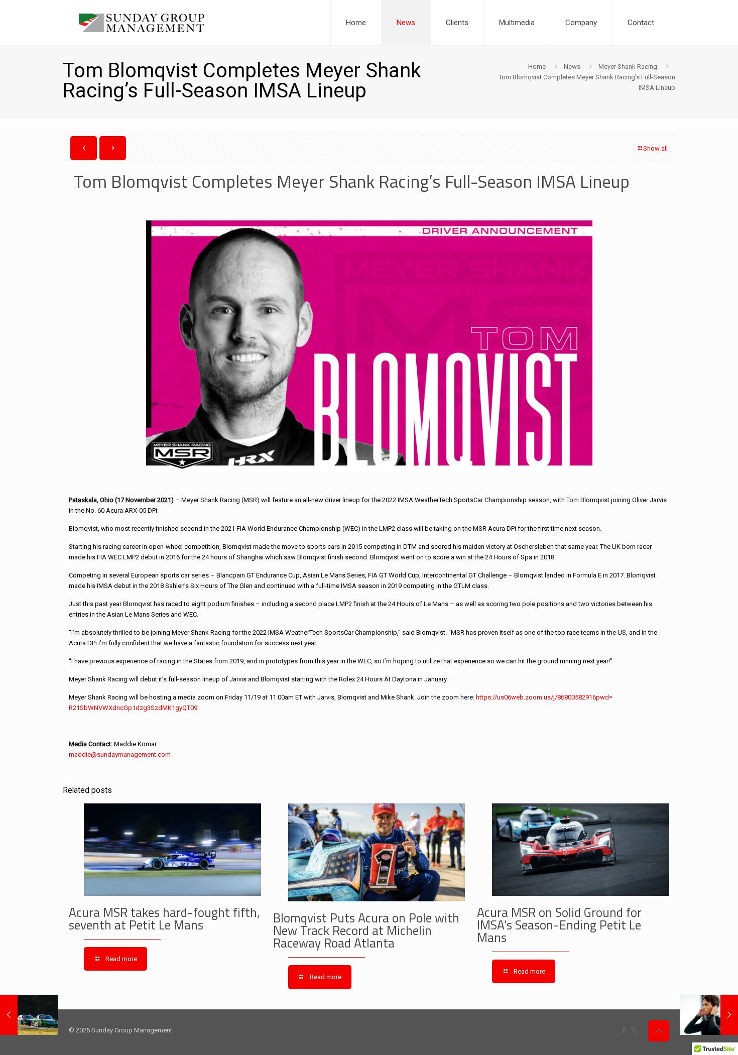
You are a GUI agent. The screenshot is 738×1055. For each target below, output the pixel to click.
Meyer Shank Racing (627, 66)
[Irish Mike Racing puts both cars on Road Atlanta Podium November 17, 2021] (29, 1015)
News (572, 66)
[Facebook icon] (624, 1029)
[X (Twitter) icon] (634, 1029)
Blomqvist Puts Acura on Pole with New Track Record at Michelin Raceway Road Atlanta (366, 930)
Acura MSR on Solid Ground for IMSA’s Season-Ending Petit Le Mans (559, 925)
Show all (655, 148)
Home (537, 66)
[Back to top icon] (658, 1030)
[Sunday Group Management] (141, 22)
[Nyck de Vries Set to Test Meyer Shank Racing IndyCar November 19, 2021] (709, 1015)
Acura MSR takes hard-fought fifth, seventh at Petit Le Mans (164, 918)
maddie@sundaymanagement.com (120, 754)
